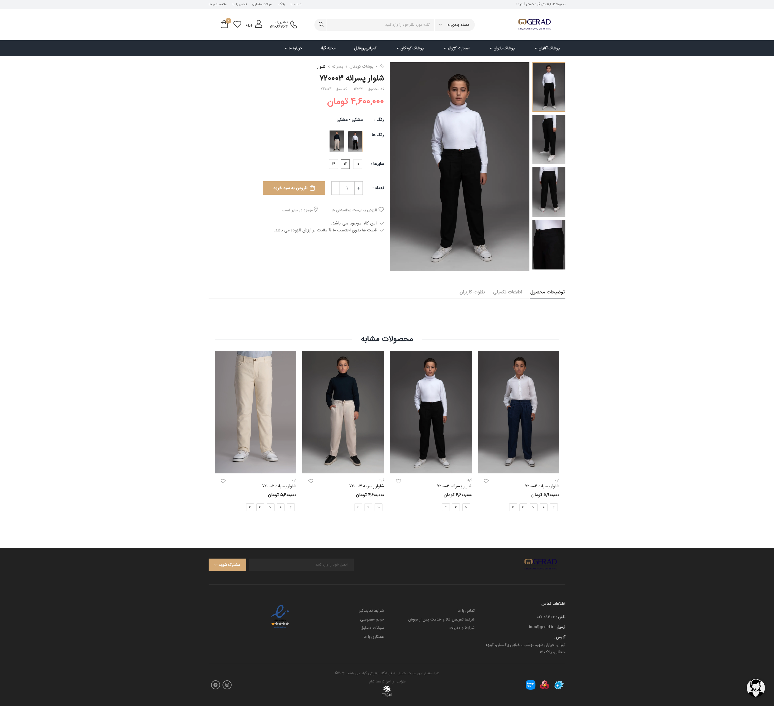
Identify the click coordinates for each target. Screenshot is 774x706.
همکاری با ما (374, 636)
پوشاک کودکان (412, 48)
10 (357, 164)
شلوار (321, 66)
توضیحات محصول (547, 292)
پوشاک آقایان (549, 48)
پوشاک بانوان (504, 48)
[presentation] (554, 436)
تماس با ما (240, 4)
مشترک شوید (229, 565)
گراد (469, 480)
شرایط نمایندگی (371, 611)
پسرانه (337, 66)
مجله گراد (328, 48)
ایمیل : (559, 627)
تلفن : (560, 617)
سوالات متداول (262, 4)
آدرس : (559, 637)
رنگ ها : (376, 134)
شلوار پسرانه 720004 (542, 486)
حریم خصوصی (372, 619)
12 (345, 164)
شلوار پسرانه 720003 (454, 486)
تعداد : (378, 188)
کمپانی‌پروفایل (365, 48)
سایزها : (377, 163)
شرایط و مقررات (462, 628)
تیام (372, 681)
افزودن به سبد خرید (290, 188)
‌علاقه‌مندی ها (217, 4)
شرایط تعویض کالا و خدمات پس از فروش (441, 619)
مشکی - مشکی (350, 119)
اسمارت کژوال (459, 48)
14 (333, 164)
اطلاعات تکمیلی (507, 292)
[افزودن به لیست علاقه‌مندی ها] (486, 481)
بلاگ (281, 4)
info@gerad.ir (541, 627)
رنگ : (379, 119)
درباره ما (296, 4)
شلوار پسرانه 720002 (279, 486)
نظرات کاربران (472, 292)
